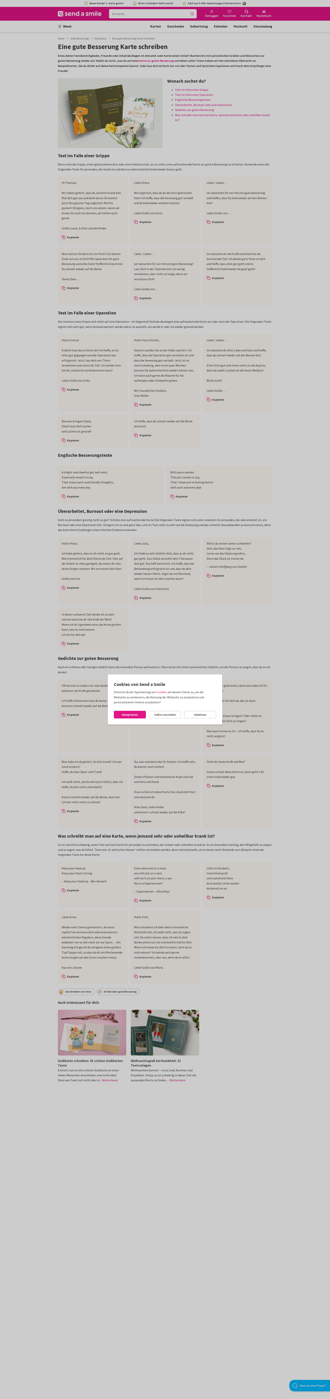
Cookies (162, 692)
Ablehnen (200, 715)
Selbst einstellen (165, 715)
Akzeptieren (130, 715)
